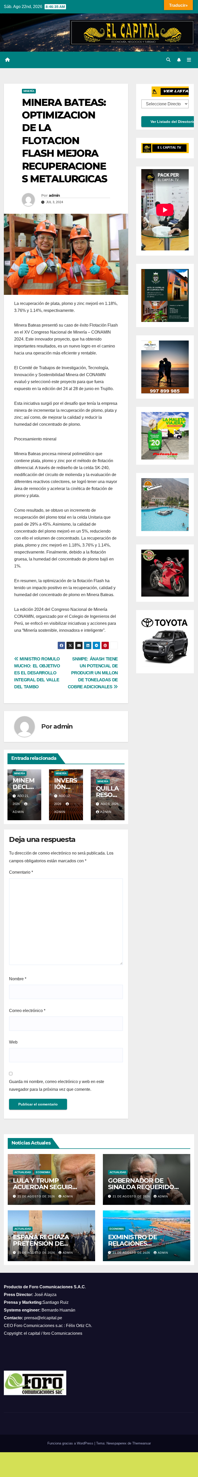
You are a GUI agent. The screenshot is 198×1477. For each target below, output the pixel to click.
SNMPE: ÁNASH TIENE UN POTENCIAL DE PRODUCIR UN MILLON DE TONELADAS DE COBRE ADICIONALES (93, 672)
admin (54, 195)
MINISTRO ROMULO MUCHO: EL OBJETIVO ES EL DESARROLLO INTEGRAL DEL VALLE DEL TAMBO (37, 672)
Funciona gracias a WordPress (70, 1443)
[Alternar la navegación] (189, 60)
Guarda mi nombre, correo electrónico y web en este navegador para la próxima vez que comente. (56, 1085)
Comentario (21, 872)
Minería (28, 91)
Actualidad (22, 1172)
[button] (168, 60)
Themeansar (141, 1443)
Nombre (17, 979)
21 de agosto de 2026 (37, 1196)
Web (13, 1042)
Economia (43, 1172)
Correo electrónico (27, 1010)
